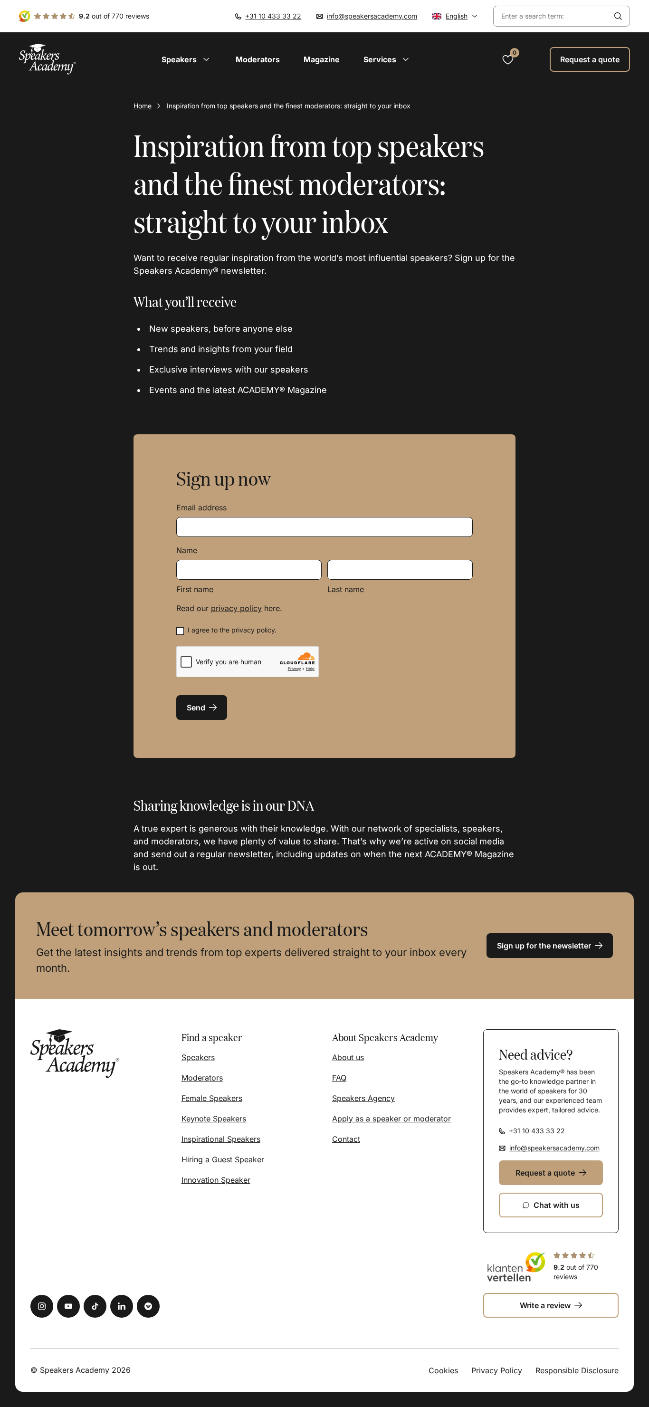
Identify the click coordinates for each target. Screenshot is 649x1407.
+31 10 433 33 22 (273, 16)
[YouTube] (68, 1306)
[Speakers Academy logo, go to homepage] (47, 59)
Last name (345, 589)
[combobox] (550, 16)
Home (143, 106)
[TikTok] (95, 1306)
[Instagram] (41, 1306)
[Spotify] (148, 1306)
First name (194, 589)
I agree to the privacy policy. (232, 630)
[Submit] (618, 16)
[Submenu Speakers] (206, 59)
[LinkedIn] (121, 1306)
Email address (201, 507)
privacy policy (236, 608)
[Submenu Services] (405, 59)
